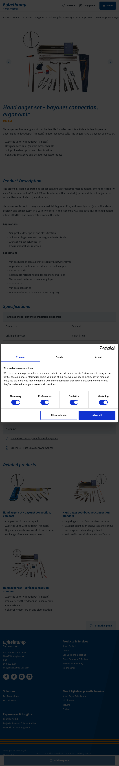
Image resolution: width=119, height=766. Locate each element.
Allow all (97, 415)
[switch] (44, 402)
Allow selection (59, 415)
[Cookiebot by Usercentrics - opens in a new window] (101, 348)
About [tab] (98, 357)
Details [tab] (59, 357)
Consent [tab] (20, 357)
